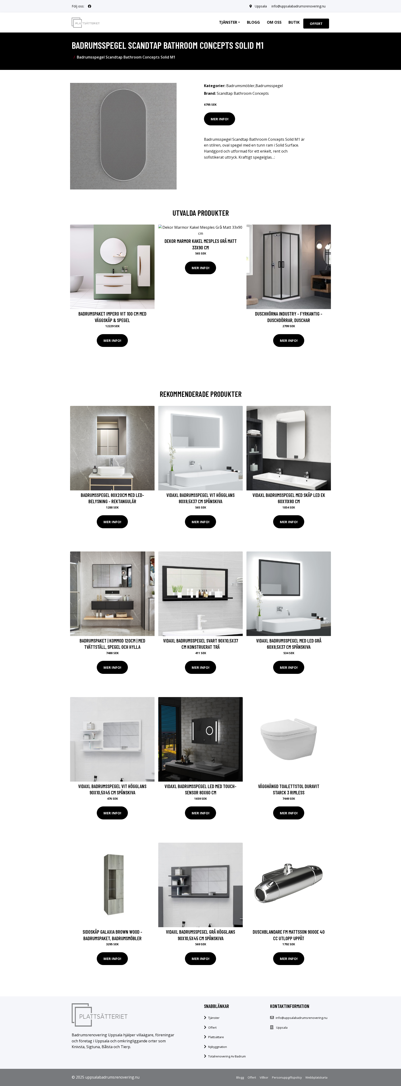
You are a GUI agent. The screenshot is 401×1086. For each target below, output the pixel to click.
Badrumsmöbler (240, 85)
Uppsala (261, 6)
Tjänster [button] (228, 22)
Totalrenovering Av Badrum (227, 1056)
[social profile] (89, 6)
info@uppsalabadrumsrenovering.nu (299, 6)
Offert (316, 23)
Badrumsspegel (269, 85)
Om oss (274, 22)
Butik (294, 22)
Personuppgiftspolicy (287, 1077)
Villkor (264, 1077)
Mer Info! (219, 119)
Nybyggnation (217, 1047)
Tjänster (214, 1018)
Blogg (253, 22)
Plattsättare (216, 1037)
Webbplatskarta (316, 1077)
